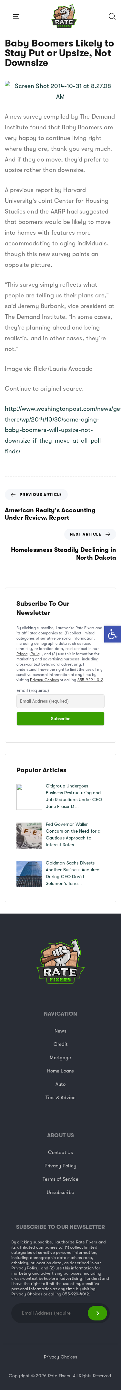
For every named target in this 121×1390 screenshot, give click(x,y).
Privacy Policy (29, 654)
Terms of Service (60, 1179)
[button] (112, 634)
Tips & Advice (60, 1097)
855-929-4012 (90, 680)
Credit (61, 1044)
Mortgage (60, 1057)
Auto (60, 1084)
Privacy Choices (44, 680)
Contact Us (60, 1152)
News (60, 1031)
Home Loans (60, 1071)
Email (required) (32, 690)
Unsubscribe (60, 1192)
